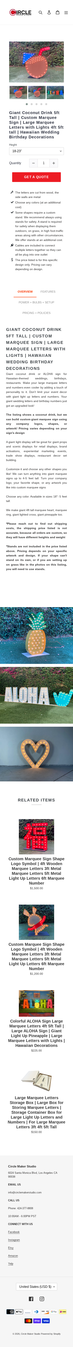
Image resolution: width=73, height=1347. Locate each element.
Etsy (11, 1247)
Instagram (14, 1239)
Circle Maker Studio (30, 1334)
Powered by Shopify (51, 1334)
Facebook (14, 1232)
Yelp (10, 1263)
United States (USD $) (35, 1286)
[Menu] (66, 12)
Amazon (13, 1255)
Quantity (15, 163)
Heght (13, 144)
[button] (26, 104)
